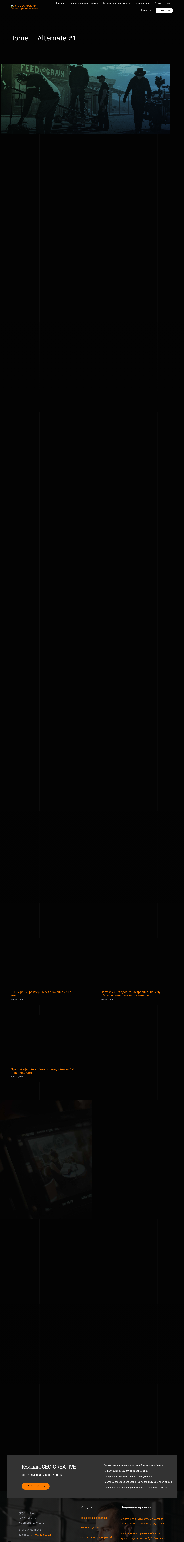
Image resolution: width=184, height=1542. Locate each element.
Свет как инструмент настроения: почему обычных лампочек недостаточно (131, 994)
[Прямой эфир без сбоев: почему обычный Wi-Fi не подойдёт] (47, 1048)
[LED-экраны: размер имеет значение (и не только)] (47, 971)
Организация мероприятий (96, 1538)
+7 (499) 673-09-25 (40, 1535)
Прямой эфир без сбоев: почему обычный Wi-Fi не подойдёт (44, 1071)
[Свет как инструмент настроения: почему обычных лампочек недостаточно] (137, 971)
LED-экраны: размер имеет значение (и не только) (41, 994)
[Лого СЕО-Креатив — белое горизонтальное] (24, 6)
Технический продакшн (94, 1518)
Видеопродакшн (90, 1528)
